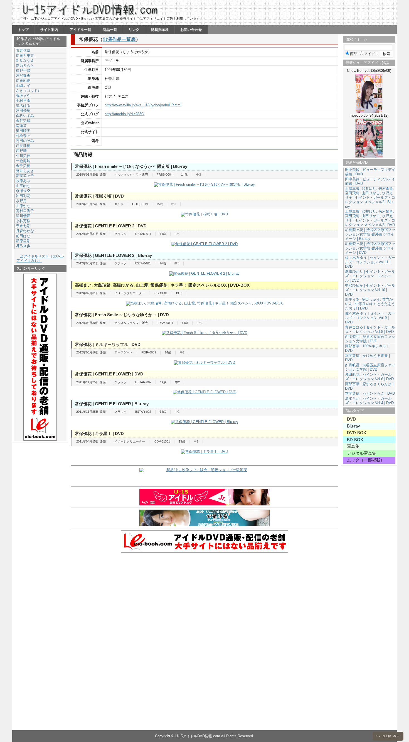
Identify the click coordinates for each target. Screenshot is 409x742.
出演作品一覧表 (119, 39)
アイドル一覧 (80, 30)
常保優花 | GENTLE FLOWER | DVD (109, 374)
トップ (23, 30)
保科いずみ (25, 116)
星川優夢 (23, 216)
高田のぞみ (25, 141)
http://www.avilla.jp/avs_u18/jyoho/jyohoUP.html (143, 105)
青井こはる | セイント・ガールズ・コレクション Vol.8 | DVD (370, 329)
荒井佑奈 (23, 50)
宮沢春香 (23, 75)
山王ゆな (23, 186)
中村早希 (23, 101)
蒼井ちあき (25, 171)
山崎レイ (23, 85)
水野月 (21, 201)
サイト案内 (49, 30)
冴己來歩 (23, 246)
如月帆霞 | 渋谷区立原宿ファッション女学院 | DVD (370, 367)
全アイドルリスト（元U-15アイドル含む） (40, 258)
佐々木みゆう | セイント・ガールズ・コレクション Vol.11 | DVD (370, 262)
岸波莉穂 (23, 146)
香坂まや (23, 96)
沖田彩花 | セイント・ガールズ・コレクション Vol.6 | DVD (369, 376)
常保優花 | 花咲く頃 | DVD (99, 196)
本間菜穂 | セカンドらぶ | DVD (370, 393)
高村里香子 (25, 211)
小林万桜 (23, 221)
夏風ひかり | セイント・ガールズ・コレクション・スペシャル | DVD (370, 275)
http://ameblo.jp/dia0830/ (124, 114)
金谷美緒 (23, 121)
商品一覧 (110, 30)
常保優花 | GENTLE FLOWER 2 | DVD (111, 225)
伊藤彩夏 (23, 80)
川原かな (23, 206)
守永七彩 (23, 226)
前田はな (23, 236)
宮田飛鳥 (23, 111)
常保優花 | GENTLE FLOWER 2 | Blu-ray (113, 255)
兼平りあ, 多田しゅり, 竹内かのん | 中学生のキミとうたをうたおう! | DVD (370, 303)
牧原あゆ (23, 181)
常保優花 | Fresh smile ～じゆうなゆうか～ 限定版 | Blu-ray (131, 166)
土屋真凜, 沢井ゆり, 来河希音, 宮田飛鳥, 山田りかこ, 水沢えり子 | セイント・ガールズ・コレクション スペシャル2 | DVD (370, 218)
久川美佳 (23, 156)
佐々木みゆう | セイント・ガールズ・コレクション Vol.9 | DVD (370, 317)
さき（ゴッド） (28, 91)
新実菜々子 (25, 176)
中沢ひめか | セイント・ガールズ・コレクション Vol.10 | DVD (370, 289)
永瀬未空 (23, 191)
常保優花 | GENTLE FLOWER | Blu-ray (112, 403)
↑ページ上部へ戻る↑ (388, 736)
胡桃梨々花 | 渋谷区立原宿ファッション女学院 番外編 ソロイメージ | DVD (370, 248)
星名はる (23, 106)
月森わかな (25, 231)
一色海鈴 (23, 161)
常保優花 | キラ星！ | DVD (99, 433)
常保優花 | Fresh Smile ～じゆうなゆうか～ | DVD (122, 314)
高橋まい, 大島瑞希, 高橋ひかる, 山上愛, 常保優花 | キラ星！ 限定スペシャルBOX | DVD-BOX (162, 285)
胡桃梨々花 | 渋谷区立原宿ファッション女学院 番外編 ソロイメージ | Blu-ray (370, 234)
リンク (134, 30)
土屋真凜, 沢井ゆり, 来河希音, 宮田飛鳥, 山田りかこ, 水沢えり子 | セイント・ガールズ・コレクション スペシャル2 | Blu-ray (370, 197)
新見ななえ (25, 60)
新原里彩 (23, 241)
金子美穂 (23, 166)
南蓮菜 (21, 126)
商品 (353, 54)
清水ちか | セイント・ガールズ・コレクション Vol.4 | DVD (369, 400)
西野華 (21, 151)
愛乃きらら (25, 65)
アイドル (371, 54)
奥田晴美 (23, 131)
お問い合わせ (191, 30)
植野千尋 (23, 70)
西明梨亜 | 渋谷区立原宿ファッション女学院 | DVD (370, 339)
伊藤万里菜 (25, 55)
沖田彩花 (23, 196)
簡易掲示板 (160, 30)
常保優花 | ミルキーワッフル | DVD (108, 344)
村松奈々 (23, 136)
